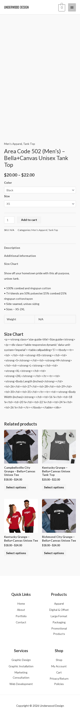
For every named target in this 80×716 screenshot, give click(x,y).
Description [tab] (12, 247)
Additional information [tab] (20, 255)
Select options (16, 487)
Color (8, 182)
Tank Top (29, 143)
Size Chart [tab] (11, 263)
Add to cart (29, 219)
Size (7, 196)
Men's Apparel (13, 143)
